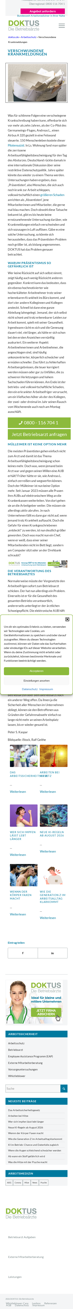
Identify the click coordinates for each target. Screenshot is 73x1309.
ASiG (9, 1182)
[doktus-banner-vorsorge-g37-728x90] (38, 564)
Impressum (46, 689)
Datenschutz (30, 689)
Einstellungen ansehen (37, 680)
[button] (67, 619)
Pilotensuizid (16, 145)
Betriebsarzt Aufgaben (22, 1237)
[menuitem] (60, 25)
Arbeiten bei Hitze (18, 1115)
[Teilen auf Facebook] (23, 953)
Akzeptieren (36, 670)
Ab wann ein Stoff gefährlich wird (26, 1156)
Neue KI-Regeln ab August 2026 (52, 833)
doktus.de (13, 37)
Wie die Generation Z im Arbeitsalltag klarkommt (53, 897)
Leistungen (15, 1276)
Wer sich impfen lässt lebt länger (23, 835)
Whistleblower (16, 1075)
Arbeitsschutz (28, 37)
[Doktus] (33, 25)
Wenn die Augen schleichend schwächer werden (34, 1150)
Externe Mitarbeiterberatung (25, 1062)
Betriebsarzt (15, 1049)
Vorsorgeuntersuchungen (23, 1069)
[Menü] (60, 25)
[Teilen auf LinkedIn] (53, 953)
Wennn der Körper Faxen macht (21, 895)
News (34, 1182)
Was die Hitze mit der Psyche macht (27, 1162)
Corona (18, 1182)
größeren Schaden (52, 195)
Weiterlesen (18, 791)
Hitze (26, 1182)
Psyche (44, 1182)
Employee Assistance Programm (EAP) (30, 1056)
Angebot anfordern (43, 11)
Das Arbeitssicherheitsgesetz (31, 774)
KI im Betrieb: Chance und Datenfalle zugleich (33, 1144)
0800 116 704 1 (47, 3)
